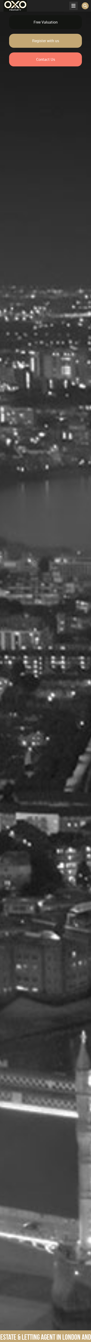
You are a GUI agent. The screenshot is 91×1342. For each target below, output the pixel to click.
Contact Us (45, 59)
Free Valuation (46, 22)
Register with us (45, 40)
